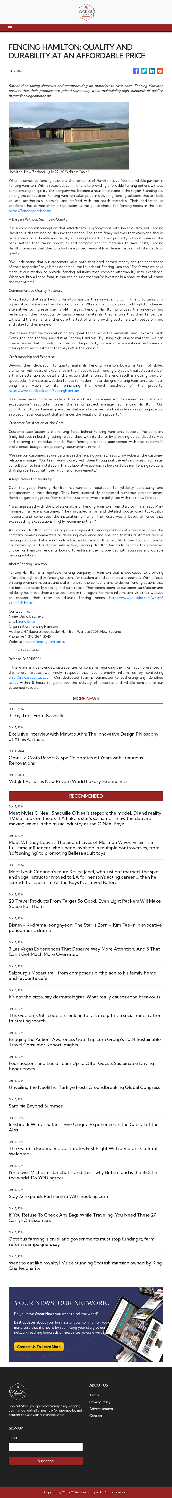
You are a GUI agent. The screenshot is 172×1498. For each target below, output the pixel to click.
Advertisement (101, 1409)
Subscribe (46, 1461)
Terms (94, 1395)
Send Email (26, 621)
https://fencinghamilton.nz (30, 211)
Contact (96, 1416)
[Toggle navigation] (10, 27)
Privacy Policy (100, 1402)
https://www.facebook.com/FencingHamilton (44, 390)
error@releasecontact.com (30, 677)
